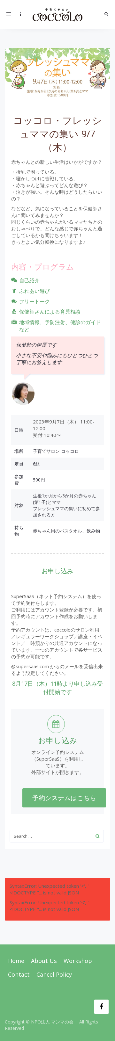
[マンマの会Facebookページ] (101, 1007)
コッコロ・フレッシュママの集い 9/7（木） (57, 134)
